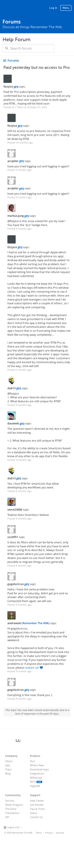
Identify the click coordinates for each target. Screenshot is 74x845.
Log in (53, 7)
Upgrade (35, 786)
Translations (12, 813)
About (8, 761)
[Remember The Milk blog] (37, 827)
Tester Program (14, 804)
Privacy (49, 832)
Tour (32, 761)
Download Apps (39, 769)
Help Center (37, 800)
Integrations (37, 773)
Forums (9, 800)
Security (60, 832)
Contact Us (36, 817)
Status (33, 813)
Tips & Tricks (37, 809)
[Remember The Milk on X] (32, 827)
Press (8, 769)
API (7, 817)
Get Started (36, 804)
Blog (7, 773)
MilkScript (36, 777)
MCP (35, 781)
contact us (31, 667)
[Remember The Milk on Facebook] (27, 827)
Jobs (7, 765)
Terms (39, 832)
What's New (37, 765)
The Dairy (11, 809)
